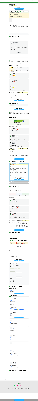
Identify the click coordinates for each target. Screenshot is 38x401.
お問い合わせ (24, 388)
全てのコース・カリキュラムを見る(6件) (24, 184)
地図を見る (11, 308)
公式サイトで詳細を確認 (19, 8)
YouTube (25, 385)
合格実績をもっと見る (19, 246)
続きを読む (19, 52)
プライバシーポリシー (12, 388)
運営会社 (22, 388)
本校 (10, 306)
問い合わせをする (11, 284)
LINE (15, 385)
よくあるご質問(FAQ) (28, 388)
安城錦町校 (11, 314)
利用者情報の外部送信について (17, 388)
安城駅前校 (11, 290)
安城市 (9, 6)
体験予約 (19, 309)
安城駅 (10, 6)
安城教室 (10, 322)
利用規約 (8, 388)
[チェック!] (27, 301)
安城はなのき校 (11, 300)
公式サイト (19, 293)
